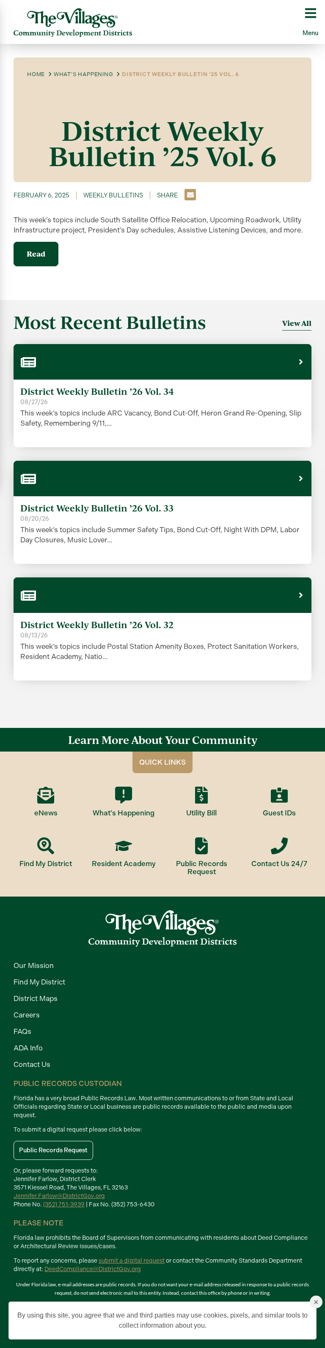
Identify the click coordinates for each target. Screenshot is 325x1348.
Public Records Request (201, 867)
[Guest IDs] (279, 795)
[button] (190, 194)
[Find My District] (45, 845)
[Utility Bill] (201, 795)
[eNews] (45, 795)
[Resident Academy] (123, 845)
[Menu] (310, 13)
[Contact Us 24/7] (279, 845)
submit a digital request (132, 1260)
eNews (46, 813)
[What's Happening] (123, 795)
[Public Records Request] (201, 845)
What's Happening (123, 813)
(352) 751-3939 (64, 1204)
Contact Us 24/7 (279, 863)
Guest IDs (279, 813)
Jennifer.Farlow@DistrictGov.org (59, 1196)
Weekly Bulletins (113, 195)
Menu (310, 33)
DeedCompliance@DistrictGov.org (92, 1269)
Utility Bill (201, 813)
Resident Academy (124, 863)
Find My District (45, 863)
